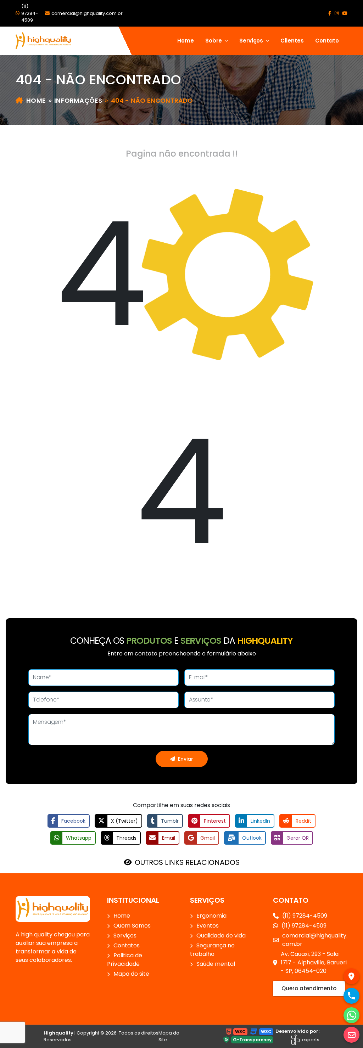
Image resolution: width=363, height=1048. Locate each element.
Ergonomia (211, 916)
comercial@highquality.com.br (87, 13)
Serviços (124, 935)
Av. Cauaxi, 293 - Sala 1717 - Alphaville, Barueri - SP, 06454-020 (314, 962)
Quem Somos (132, 926)
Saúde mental (215, 964)
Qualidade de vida (221, 935)
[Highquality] (53, 909)
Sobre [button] (214, 40)
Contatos (126, 945)
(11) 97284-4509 (29, 13)
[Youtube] (344, 13)
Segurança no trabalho (212, 949)
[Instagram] (337, 13)
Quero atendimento (308, 988)
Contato (327, 40)
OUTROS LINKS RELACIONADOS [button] (187, 862)
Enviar (185, 758)
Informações (78, 100)
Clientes (292, 40)
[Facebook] (329, 13)
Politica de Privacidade (124, 959)
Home (185, 40)
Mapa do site (131, 974)
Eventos (207, 926)
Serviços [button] (251, 40)
